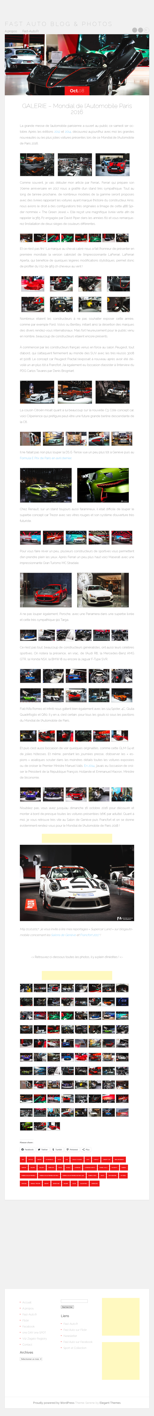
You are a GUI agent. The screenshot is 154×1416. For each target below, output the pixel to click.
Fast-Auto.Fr (30, 31)
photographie (112, 1175)
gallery (41, 1167)
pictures (123, 1175)
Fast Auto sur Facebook (77, 1341)
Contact (27, 1344)
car (67, 1159)
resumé (66, 1183)
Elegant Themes (110, 1402)
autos (59, 1159)
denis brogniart (119, 1159)
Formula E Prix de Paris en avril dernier (45, 458)
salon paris (83, 1183)
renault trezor (35, 1183)
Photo (102, 1175)
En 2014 (89, 766)
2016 (23, 1159)
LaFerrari (77, 1167)
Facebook (28, 1326)
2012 (57, 131)
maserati (114, 1167)
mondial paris (92, 1175)
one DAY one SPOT (34, 1332)
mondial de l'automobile (28, 1175)
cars (87, 1159)
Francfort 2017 (89, 935)
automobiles (49, 1159)
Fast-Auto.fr (29, 1314)
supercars (94, 1183)
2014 (68, 131)
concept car (106, 1159)
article (30, 1159)
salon (74, 1183)
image (60, 1167)
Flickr (25, 1320)
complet (96, 1159)
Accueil (26, 1302)
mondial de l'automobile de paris (49, 1175)
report (47, 1183)
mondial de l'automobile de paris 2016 (73, 1175)
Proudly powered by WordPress (53, 1402)
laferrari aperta (90, 1167)
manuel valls (103, 1167)
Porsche (24, 1183)
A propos (11, 31)
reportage (56, 1183)
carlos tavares (77, 1159)
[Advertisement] (77, 838)
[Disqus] (77, 1243)
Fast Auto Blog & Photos (59, 24)
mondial (124, 1167)
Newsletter (70, 1335)
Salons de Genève (63, 935)
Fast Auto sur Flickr (75, 1329)
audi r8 (39, 1159)
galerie (33, 1167)
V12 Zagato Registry (34, 1338)
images (68, 1167)
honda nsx (51, 1167)
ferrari (24, 1167)
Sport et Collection (74, 1347)
